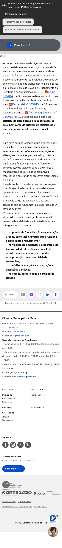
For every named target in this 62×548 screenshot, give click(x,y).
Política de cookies (31, 7)
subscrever (11, 468)
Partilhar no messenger (31, 294)
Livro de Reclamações (12, 484)
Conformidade (24, 501)
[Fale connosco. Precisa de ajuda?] (56, 541)
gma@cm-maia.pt (19, 372)
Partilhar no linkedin (47, 294)
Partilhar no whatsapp (39, 294)
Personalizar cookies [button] (16, 14)
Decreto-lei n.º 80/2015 (25, 104)
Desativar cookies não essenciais (22, 29)
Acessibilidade (8, 501)
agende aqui (30, 376)
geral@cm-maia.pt (19, 335)
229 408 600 (18, 331)
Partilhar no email (23, 294)
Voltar (12, 294)
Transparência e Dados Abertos (17, 506)
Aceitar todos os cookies (18, 21)
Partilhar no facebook (55, 294)
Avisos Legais (40, 506)
